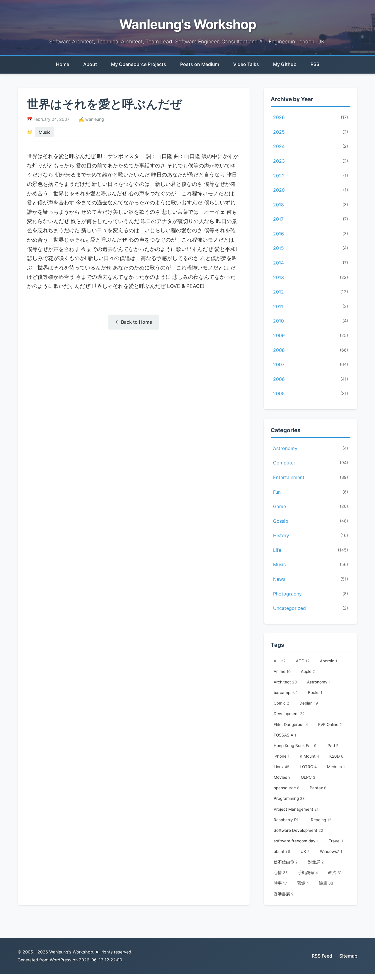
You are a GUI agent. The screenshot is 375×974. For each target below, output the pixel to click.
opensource (286, 787)
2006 (310, 379)
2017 (310, 219)
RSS (315, 64)
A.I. (280, 661)
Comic (281, 703)
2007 (310, 364)
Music (44, 132)
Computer (310, 463)
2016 (310, 234)
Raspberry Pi (287, 819)
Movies (282, 777)
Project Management (296, 809)
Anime (282, 671)
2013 (310, 277)
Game (310, 506)
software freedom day (296, 841)
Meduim (336, 766)
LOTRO (308, 766)
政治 (335, 872)
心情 (281, 872)
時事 (280, 883)
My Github (284, 64)
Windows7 (331, 851)
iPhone (281, 756)
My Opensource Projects (138, 64)
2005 (310, 393)
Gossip (310, 521)
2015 (310, 248)
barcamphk (286, 692)
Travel (336, 841)
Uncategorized (310, 608)
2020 (310, 190)
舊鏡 (303, 883)
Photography (310, 594)
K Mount (309, 756)
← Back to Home (133, 322)
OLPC (308, 777)
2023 (310, 161)
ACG (303, 661)
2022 (310, 176)
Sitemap (348, 956)
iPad (332, 745)
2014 (310, 263)
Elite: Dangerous (291, 724)
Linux (281, 766)
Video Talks (246, 64)
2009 (310, 335)
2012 (310, 292)
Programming (289, 798)
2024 (310, 146)
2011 (310, 306)
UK (305, 851)
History (310, 535)
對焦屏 (316, 862)
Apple (308, 671)
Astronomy (310, 448)
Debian (308, 703)
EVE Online (330, 724)
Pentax (318, 787)
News (310, 579)
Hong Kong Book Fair (295, 745)
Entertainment (310, 477)
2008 (310, 350)
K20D (336, 756)
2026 (310, 117)
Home (62, 64)
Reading (321, 819)
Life (310, 550)
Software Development (298, 830)
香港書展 (284, 894)
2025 (310, 132)
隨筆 (326, 883)
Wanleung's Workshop (187, 24)
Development (289, 713)
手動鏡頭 (308, 872)
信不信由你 (286, 862)
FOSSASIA (285, 735)
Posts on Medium (199, 64)
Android (328, 661)
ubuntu (282, 851)
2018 (310, 205)
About (90, 64)
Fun (310, 492)
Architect (285, 682)
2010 (310, 321)
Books (315, 692)
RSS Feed (322, 956)
